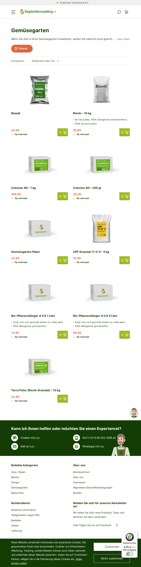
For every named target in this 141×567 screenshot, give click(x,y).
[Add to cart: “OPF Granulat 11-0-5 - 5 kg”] (124, 260)
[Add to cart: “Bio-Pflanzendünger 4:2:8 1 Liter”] (62, 335)
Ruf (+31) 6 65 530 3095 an (99, 437)
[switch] (129, 554)
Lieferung (16, 530)
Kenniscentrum (81, 472)
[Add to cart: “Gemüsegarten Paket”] (62, 260)
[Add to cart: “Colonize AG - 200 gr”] (124, 196)
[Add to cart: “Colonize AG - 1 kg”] (62, 196)
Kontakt (77, 492)
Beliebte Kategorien (24, 465)
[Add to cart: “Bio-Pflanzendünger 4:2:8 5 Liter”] (124, 335)
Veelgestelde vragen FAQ (25, 515)
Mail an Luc (27, 446)
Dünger (15, 482)
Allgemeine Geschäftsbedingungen (92, 487)
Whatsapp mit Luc (93, 446)
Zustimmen (112, 546)
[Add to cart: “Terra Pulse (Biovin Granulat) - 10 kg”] (62, 399)
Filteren (23, 48)
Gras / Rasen (18, 472)
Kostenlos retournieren (23, 509)
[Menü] (135, 533)
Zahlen (15, 525)
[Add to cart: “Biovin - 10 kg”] (124, 132)
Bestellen (16, 520)
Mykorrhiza (17, 492)
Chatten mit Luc (30, 437)
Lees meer (123, 39)
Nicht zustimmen (112, 558)
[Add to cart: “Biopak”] (62, 132)
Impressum (79, 482)
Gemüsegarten (19, 487)
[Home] (37, 11)
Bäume (15, 477)
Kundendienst (20, 503)
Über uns (79, 465)
